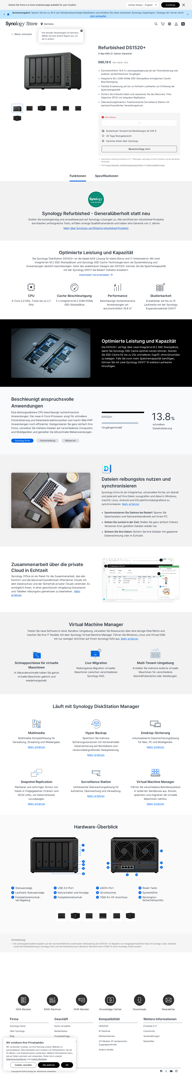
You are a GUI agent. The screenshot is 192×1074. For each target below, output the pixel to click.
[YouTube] (171, 1072)
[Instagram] (176, 1072)
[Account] (176, 24)
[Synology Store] (21, 23)
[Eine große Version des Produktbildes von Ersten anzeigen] (61, 916)
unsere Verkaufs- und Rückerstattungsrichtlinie (124, 165)
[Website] (183, 24)
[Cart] (162, 24)
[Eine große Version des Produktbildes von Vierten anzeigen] (103, 916)
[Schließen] (81, 31)
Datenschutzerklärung (16, 1059)
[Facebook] (161, 1072)
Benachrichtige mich (139, 149)
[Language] (169, 24)
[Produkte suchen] (156, 24)
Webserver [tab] (70, 440)
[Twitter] (166, 1072)
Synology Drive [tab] (22, 440)
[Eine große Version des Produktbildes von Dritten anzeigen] (89, 916)
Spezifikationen (106, 176)
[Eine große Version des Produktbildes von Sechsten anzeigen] (130, 916)
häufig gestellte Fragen (156, 165)
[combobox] (142, 5)
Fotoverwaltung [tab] (47, 440)
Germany (49, 23)
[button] (17, 108)
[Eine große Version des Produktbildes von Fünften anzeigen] (116, 916)
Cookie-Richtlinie (39, 1059)
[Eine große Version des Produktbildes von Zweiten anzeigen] (75, 916)
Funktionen (78, 176)
